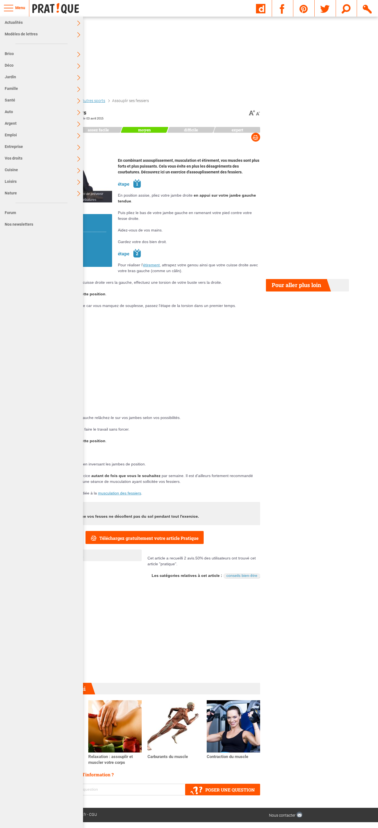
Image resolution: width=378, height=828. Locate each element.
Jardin (10, 77)
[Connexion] (368, 8)
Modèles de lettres (21, 34)
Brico (9, 53)
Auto (9, 112)
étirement (151, 265)
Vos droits (13, 158)
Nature (11, 193)
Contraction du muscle (227, 756)
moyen (144, 129)
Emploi (11, 135)
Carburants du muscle (167, 756)
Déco (9, 65)
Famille (11, 88)
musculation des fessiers (119, 493)
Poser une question (230, 790)
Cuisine (11, 170)
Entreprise (14, 146)
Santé (10, 100)
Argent (11, 123)
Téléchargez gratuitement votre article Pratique (148, 538)
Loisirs (11, 181)
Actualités (14, 22)
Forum (10, 212)
